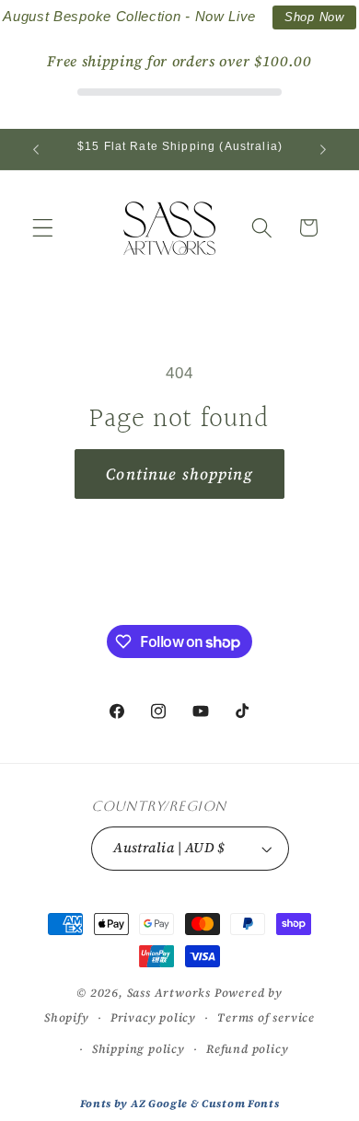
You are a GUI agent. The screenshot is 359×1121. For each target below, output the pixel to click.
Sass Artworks (169, 992)
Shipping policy (138, 1049)
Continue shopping (179, 474)
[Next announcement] (323, 149)
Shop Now (314, 17)
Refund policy (247, 1049)
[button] (42, 227)
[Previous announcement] (36, 149)
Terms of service (266, 1017)
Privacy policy (153, 1017)
